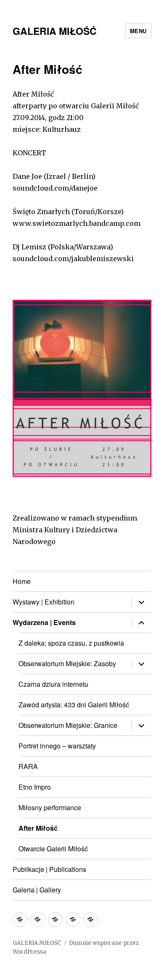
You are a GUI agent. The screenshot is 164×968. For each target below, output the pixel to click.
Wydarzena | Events (44, 622)
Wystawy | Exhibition (43, 602)
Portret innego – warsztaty (57, 746)
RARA (28, 766)
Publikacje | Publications (49, 869)
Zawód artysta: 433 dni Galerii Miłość (74, 704)
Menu (138, 31)
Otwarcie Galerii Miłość (53, 848)
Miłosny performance (50, 807)
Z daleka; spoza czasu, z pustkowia (71, 643)
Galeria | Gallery (37, 890)
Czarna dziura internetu (53, 684)
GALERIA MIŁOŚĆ (55, 31)
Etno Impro (35, 787)
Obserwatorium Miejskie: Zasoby (67, 663)
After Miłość (38, 828)
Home (22, 581)
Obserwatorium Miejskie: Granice (68, 725)
